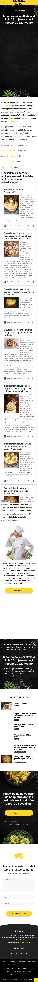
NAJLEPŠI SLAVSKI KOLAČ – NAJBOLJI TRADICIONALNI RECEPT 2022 (25, 747)
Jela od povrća (16, 971)
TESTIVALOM (6, 106)
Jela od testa (24, 975)
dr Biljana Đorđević (10, 156)
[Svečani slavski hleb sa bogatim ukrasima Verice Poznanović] (6, 759)
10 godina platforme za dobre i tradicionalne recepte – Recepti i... (25, 715)
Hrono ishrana (31, 961)
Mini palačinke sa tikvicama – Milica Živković (25, 725)
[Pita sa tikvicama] (6, 709)
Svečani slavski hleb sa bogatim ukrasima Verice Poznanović (23, 758)
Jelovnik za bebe (18, 965)
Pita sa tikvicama (20, 703)
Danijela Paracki (9, 150)
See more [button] (6, 502)
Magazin (16, 719)
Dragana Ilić (8, 167)
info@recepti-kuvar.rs (24, 943)
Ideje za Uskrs (7, 965)
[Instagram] (16, 954)
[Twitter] (21, 954)
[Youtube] (26, 954)
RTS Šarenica (12, 121)
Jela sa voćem (14, 975)
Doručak (16, 705)
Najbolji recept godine (19, 751)
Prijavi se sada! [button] (19, 591)
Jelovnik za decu (30, 965)
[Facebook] (11, 954)
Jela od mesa (27, 971)
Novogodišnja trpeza (10, 968)
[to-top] (36, 979)
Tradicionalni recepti (24, 968)
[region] (19, 60)
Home (15, 10)
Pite (33, 968)
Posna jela (5, 961)
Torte (8, 971)
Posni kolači (14, 961)
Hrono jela (22, 961)
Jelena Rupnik (8, 162)
